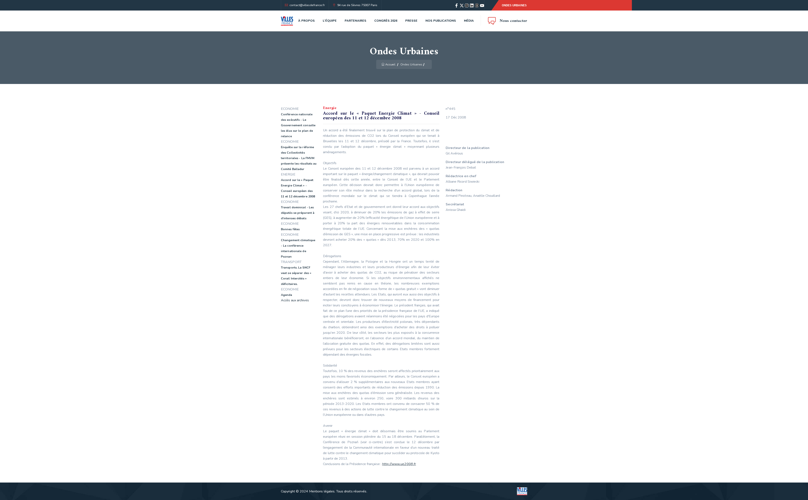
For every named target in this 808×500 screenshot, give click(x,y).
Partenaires (355, 21)
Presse (411, 21)
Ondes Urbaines (514, 5)
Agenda (286, 295)
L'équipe (330, 21)
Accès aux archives (295, 300)
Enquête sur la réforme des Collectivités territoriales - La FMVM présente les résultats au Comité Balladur (299, 158)
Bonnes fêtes (290, 229)
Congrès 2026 (385, 21)
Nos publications (440, 21)
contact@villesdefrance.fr (307, 5)
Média (469, 21)
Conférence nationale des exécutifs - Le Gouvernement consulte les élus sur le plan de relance (298, 125)
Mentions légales (322, 491)
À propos (306, 21)
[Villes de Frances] (287, 21)
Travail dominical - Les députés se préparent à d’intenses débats (297, 212)
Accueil (390, 64)
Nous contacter (513, 20)
